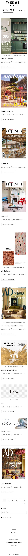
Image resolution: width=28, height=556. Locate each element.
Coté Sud (4, 164)
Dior (3, 403)
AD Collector (6, 271)
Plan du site (14, 545)
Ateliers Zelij (6, 62)
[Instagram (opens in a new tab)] (17, 5)
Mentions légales (14, 539)
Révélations (5, 431)
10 (24, 500)
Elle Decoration (7, 59)
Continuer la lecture (9, 67)
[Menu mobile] (24, 10)
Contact (14, 536)
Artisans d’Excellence (9, 370)
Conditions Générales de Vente (14, 542)
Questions (14, 532)
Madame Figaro (7, 111)
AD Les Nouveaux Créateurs (12, 326)
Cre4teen (15, 554)
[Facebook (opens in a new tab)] (10, 5)
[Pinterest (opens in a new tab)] (14, 5)
